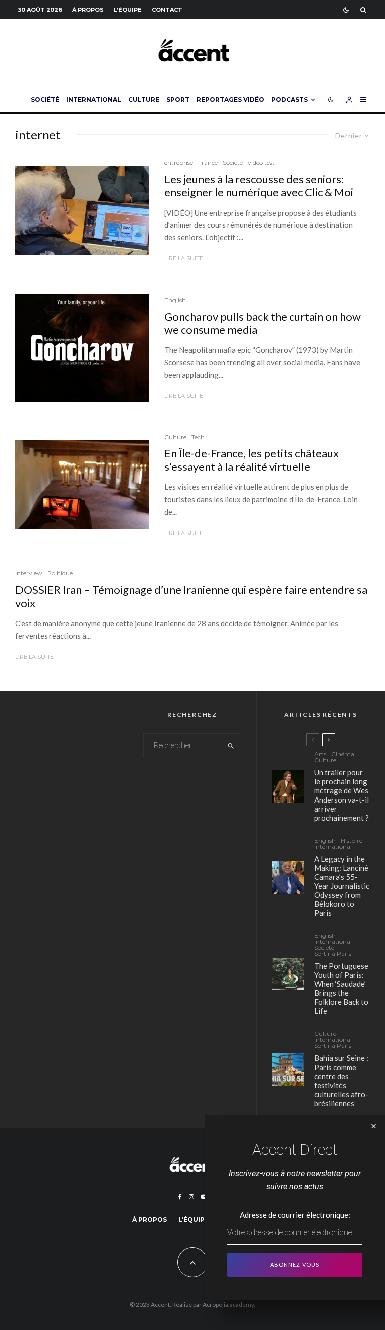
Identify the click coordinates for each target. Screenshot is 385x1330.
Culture (143, 99)
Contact (167, 9)
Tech (198, 437)
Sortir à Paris (332, 954)
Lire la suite (183, 258)
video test (261, 162)
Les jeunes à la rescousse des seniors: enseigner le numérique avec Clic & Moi (258, 186)
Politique (60, 573)
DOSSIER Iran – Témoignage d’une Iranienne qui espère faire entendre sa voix (191, 596)
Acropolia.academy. (229, 1304)
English (175, 300)
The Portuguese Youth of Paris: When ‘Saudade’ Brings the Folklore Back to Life (341, 988)
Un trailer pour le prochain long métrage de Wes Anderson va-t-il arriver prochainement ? (341, 795)
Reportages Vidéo (230, 99)
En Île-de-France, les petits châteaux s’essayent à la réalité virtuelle (251, 460)
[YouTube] (204, 1197)
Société (45, 99)
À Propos (88, 9)
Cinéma (342, 754)
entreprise (178, 162)
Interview (28, 573)
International (93, 99)
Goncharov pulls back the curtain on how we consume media (262, 323)
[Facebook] (180, 1197)
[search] (231, 746)
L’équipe (128, 9)
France (208, 162)
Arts (320, 754)
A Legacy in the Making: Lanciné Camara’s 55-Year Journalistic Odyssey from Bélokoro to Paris (341, 885)
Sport (177, 99)
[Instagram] (191, 1197)
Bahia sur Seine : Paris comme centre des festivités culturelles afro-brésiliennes (341, 1080)
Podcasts (289, 99)
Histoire (351, 841)
